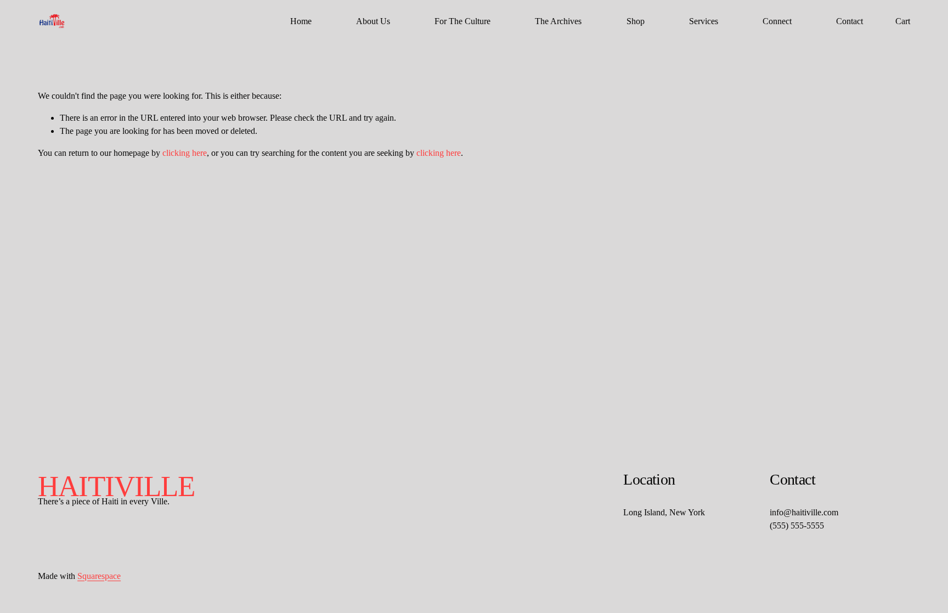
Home (301, 21)
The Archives (558, 21)
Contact (849, 21)
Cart (902, 21)
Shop (636, 21)
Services (703, 21)
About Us (373, 21)
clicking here (184, 153)
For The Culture (462, 21)
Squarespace (99, 576)
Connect (777, 21)
